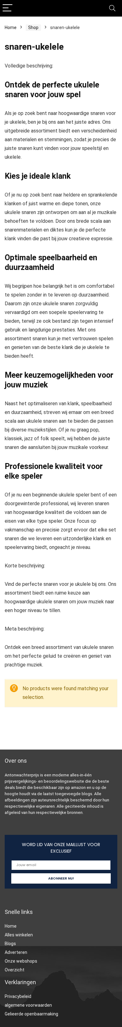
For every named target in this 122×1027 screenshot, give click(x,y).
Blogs (10, 943)
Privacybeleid (18, 996)
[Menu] (7, 8)
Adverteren (16, 952)
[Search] (112, 8)
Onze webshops (21, 961)
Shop (33, 27)
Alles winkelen (19, 934)
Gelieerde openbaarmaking (31, 1013)
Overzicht (14, 969)
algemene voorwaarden (28, 1005)
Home (11, 27)
